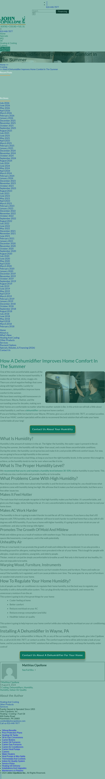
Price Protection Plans (12, 733)
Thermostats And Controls (13, 759)
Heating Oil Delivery (11, 766)
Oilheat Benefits (9, 730)
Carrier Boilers (8, 740)
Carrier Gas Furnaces (12, 744)
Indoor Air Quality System (13, 761)
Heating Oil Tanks (10, 735)
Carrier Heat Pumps (11, 749)
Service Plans (8, 763)
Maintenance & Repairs (12, 771)
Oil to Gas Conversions (12, 737)
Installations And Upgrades (14, 768)
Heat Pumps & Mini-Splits (13, 756)
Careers (5, 752)
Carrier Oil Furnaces (11, 742)
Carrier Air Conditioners (12, 747)
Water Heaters (8, 754)
